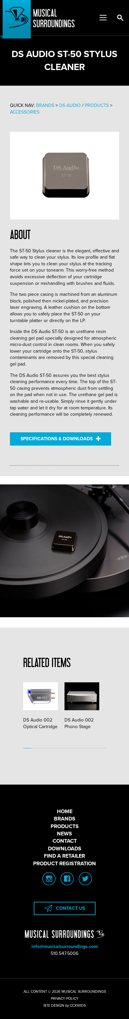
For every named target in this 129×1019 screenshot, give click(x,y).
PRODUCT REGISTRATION (64, 863)
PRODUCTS (65, 826)
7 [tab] (77, 748)
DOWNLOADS (64, 848)
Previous (39, 704)
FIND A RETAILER (64, 856)
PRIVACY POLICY (64, 998)
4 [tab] (52, 748)
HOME (64, 811)
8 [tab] (85, 748)
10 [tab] (102, 748)
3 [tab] (44, 748)
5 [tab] (60, 748)
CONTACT (65, 841)
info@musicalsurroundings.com (64, 946)
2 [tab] (35, 748)
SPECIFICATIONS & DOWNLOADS (57, 439)
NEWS (64, 833)
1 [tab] (27, 748)
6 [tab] (68, 748)
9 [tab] (93, 748)
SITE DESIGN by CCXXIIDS (64, 1005)
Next (89, 704)
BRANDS (64, 818)
